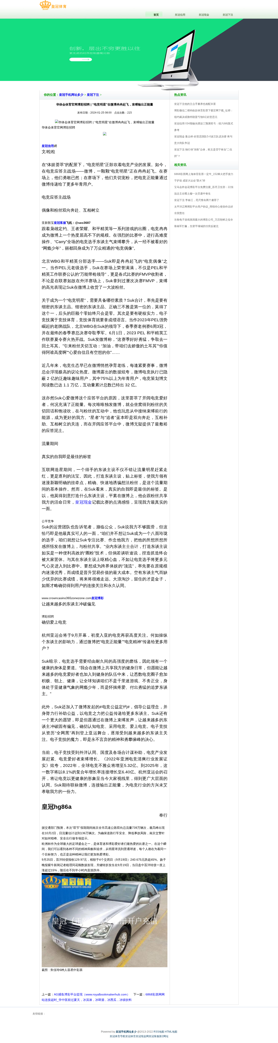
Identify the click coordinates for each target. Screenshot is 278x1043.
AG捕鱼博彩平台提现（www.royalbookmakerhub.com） (92, 994)
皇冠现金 (83, 502)
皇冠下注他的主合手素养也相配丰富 (195, 103)
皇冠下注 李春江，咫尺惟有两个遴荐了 (196, 200)
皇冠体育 (130, 1036)
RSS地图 (159, 1031)
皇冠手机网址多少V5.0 (158, 78)
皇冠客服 (154, 1036)
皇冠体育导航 (117, 1036)
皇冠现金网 (142, 1036)
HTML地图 (171, 1031)
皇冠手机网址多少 (71, 94)
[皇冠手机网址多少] (52, 5)
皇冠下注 (93, 94)
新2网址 (164, 1036)
